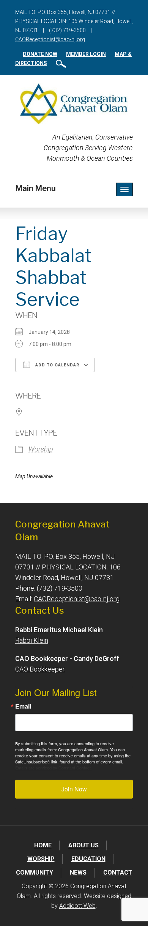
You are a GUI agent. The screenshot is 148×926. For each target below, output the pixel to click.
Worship (40, 449)
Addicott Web (77, 905)
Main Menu (35, 188)
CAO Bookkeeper (40, 669)
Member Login (86, 54)
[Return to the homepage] (74, 103)
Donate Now (40, 54)
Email (23, 706)
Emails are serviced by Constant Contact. (53, 768)
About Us (83, 845)
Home (43, 845)
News (78, 872)
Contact (117, 872)
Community (34, 872)
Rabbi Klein (31, 640)
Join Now (74, 789)
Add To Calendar (56, 365)
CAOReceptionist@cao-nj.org (50, 39)
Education (88, 858)
